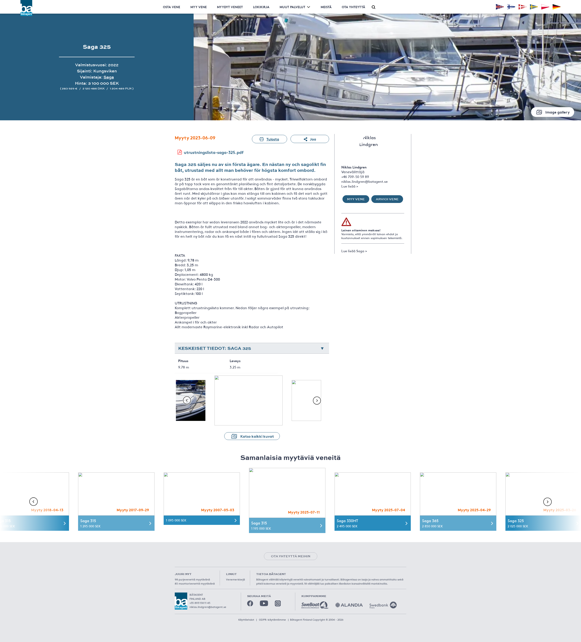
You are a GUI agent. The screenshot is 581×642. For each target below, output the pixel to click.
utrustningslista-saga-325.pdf (214, 152)
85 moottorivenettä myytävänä (195, 583)
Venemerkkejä (235, 579)
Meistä (326, 7)
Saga (108, 77)
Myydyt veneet (230, 7)
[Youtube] (264, 603)
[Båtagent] (26, 8)
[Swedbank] (383, 605)
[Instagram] (278, 603)
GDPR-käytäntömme (272, 619)
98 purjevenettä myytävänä (192, 579)
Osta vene (171, 7)
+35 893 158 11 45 (200, 603)
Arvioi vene (387, 199)
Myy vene (198, 7)
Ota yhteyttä (353, 7)
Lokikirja (261, 7)
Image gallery (557, 111)
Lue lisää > (349, 186)
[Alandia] (349, 605)
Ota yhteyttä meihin (290, 556)
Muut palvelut (292, 7)
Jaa (313, 138)
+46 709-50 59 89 (355, 176)
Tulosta (272, 138)
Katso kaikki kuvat (257, 436)
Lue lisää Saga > (354, 250)
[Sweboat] (315, 605)
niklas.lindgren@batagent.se (364, 181)
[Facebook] (250, 603)
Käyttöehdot (246, 619)
